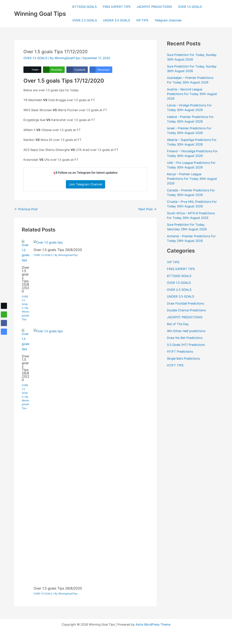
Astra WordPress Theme (153, 624)
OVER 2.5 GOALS (84, 20)
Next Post (147, 209)
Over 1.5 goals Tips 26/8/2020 (58, 250)
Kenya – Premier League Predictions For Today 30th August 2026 (192, 178)
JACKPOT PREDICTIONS (154, 6)
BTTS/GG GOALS (84, 6)
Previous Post (26, 209)
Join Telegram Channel (85, 184)
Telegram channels (168, 20)
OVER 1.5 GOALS (190, 6)
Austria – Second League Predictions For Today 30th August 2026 (192, 94)
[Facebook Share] (4, 323)
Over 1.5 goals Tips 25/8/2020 (25, 279)
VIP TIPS (142, 20)
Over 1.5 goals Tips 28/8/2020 (58, 588)
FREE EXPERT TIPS (116, 6)
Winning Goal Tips (40, 13)
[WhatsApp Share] (4, 314)
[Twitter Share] (4, 306)
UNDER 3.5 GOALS (116, 20)
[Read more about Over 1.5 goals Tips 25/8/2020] (25, 251)
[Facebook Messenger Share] (4, 332)
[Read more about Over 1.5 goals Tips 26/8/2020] (48, 242)
